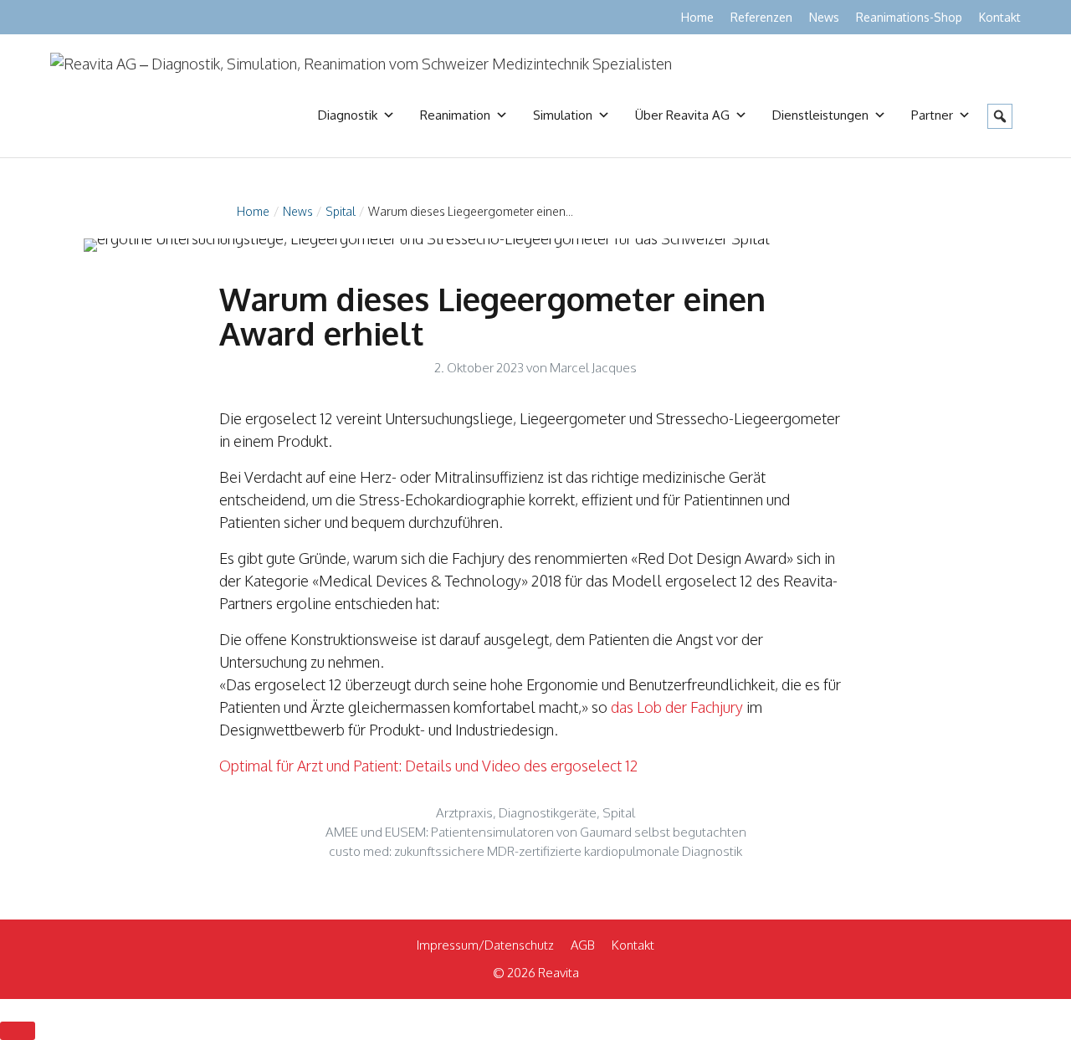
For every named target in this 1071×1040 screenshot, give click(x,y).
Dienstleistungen (820, 115)
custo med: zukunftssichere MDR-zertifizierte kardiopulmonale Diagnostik (535, 851)
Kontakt (1000, 17)
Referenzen (761, 17)
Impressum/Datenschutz (485, 945)
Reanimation (455, 115)
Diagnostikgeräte (548, 812)
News (824, 17)
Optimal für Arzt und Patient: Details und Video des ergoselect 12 (428, 765)
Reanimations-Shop (909, 17)
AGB (583, 945)
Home (697, 17)
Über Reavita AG (682, 115)
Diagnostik (347, 115)
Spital (340, 211)
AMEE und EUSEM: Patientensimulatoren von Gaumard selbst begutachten (535, 831)
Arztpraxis (464, 812)
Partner (932, 115)
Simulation (562, 115)
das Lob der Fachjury (677, 707)
